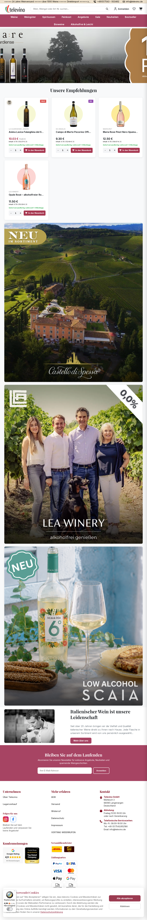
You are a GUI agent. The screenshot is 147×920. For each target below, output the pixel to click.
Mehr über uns (81, 740)
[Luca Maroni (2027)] (9, 102)
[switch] (9, 909)
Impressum (57, 825)
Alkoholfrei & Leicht (82, 24)
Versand (55, 804)
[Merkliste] (134, 8)
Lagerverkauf (10, 804)
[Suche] (107, 9)
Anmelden (101, 770)
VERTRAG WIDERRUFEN (63, 832)
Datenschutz (57, 818)
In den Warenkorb (36, 150)
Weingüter (30, 17)
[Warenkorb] (141, 8)
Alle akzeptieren (125, 898)
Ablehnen (125, 906)
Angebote (83, 17)
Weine (14, 17)
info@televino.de (118, 829)
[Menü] (14, 891)
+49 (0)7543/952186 (118, 826)
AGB (53, 797)
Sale (97, 17)
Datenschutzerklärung (51, 912)
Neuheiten (112, 17)
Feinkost (66, 17)
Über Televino (10, 797)
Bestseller (130, 17)
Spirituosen (48, 17)
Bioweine (59, 24)
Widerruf (56, 811)
